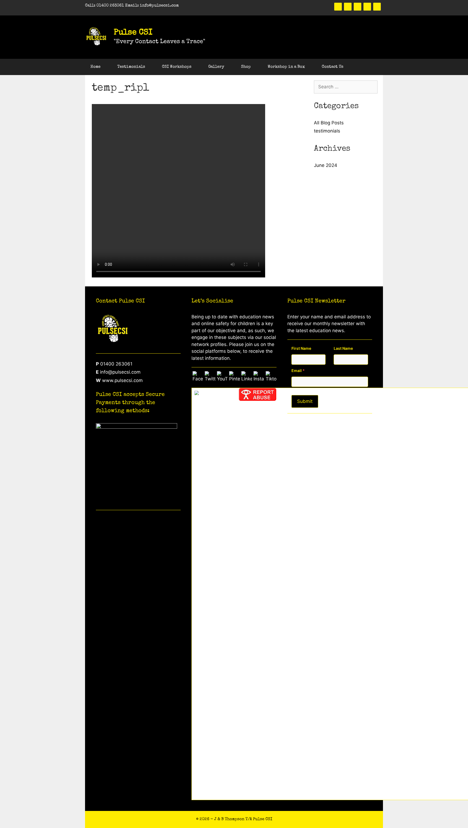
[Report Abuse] (258, 399)
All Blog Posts (329, 122)
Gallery (216, 67)
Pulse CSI (133, 33)
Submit (305, 401)
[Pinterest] (357, 7)
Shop (246, 67)
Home (95, 67)
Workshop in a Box (286, 67)
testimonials (327, 131)
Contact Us (332, 67)
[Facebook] (338, 7)
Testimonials (131, 67)
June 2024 (325, 165)
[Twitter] (348, 7)
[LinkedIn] (367, 7)
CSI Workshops (176, 67)
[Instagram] (377, 7)
